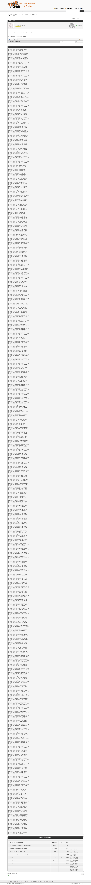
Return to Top (25, 881)
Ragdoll (17, 190)
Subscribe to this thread (13, 875)
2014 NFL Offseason (14, 867)
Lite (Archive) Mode (33, 881)
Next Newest (17, 41)
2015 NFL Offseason (14, 857)
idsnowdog (54, 848)
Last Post (72, 846)
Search (62, 8)
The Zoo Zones (21, 14)
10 (61, 860)
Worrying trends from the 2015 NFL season (18, 848)
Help (82, 8)
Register (23, 11)
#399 (82, 30)
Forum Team (10, 881)
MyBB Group (21, 883)
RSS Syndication (49, 881)
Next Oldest (11, 41)
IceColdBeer (18, 85)
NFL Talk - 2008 (11, 49)
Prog (17, 80)
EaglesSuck (18, 61)
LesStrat (75, 849)
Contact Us (15, 881)
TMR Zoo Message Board (12, 14)
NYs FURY (18, 58)
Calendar (77, 8)
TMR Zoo (20, 881)
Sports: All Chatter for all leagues (31, 14)
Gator (17, 139)
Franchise (18, 184)
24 (61, 867)
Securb (17, 54)
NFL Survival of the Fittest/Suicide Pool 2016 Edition (20, 845)
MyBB (13, 883)
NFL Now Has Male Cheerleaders (16, 842)
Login (19, 11)
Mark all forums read (41, 881)
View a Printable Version (13, 873)
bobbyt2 (17, 233)
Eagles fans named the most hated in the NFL (19, 854)
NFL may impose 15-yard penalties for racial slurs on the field (22, 870)
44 (61, 845)
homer (17, 281)
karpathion (54, 842)
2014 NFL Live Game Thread (15, 860)
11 (61, 863)
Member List (69, 8)
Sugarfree (18, 268)
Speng (17, 50)
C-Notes (17, 53)
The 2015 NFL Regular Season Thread (17, 851)
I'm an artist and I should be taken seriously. (17, 36)
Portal (56, 8)
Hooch (17, 49)
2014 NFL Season (13, 863)
